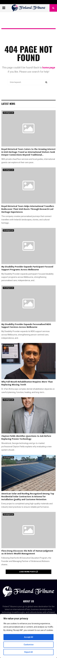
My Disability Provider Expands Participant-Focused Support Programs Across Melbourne (27, 268)
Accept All (28, 637)
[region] (28, 636)
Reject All (28, 652)
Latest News (8, 104)
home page (48, 67)
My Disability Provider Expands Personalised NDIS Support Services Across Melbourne (26, 325)
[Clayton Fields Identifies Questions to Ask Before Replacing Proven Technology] (28, 415)
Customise (28, 644)
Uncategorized (8, 112)
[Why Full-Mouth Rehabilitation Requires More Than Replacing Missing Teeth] (28, 361)
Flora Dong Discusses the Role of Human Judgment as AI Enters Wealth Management (27, 552)
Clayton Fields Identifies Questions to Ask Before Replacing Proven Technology (26, 437)
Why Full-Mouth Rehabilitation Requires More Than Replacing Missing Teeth (27, 383)
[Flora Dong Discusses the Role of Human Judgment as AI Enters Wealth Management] (28, 530)
